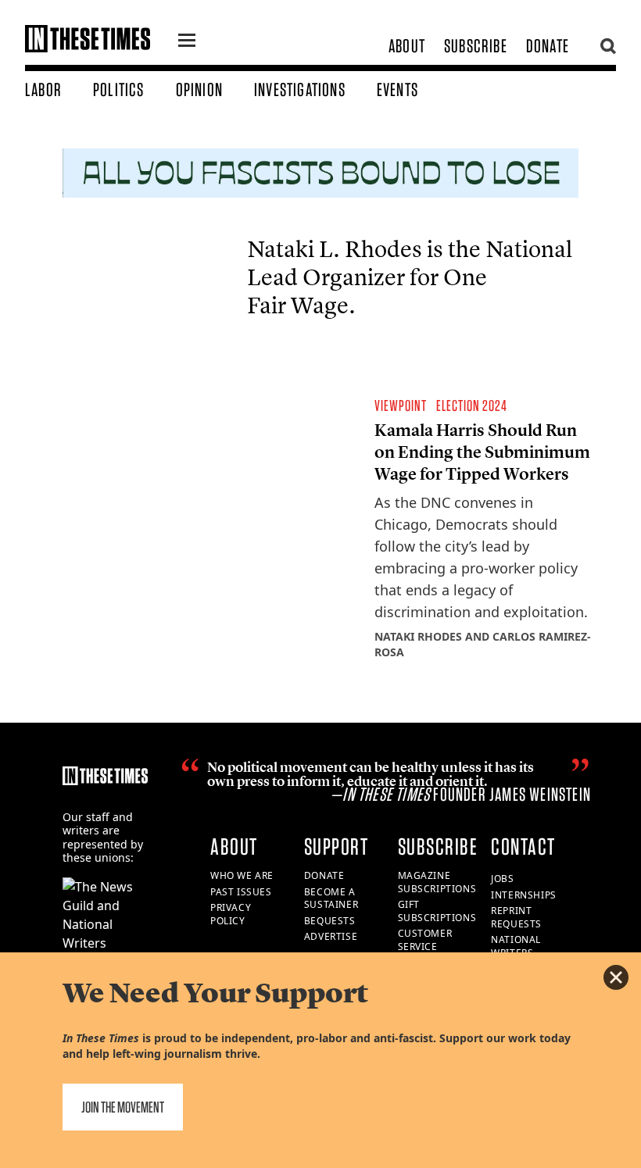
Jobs (502, 878)
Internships (524, 895)
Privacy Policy (230, 914)
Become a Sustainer (331, 898)
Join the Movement (122, 1107)
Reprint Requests (516, 917)
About (407, 45)
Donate (547, 45)
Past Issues (241, 891)
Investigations (300, 89)
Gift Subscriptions (437, 911)
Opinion (199, 89)
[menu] (186, 42)
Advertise (330, 936)
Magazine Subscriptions (437, 882)
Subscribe (475, 45)
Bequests (330, 920)
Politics (119, 89)
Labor (43, 89)
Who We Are (242, 875)
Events (397, 89)
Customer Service (425, 940)
